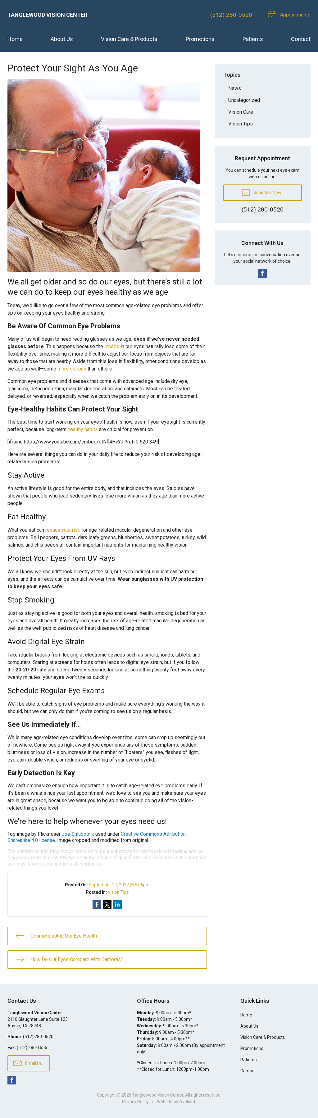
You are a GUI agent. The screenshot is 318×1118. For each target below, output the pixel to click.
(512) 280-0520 (231, 14)
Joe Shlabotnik (78, 834)
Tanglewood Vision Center (157, 1095)
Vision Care (240, 112)
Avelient (187, 1101)
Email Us (33, 1063)
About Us (62, 39)
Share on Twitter (107, 904)
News (234, 88)
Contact (301, 39)
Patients (253, 39)
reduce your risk (62, 530)
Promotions (200, 39)
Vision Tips (118, 892)
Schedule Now (266, 192)
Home (15, 39)
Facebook (262, 273)
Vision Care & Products (129, 39)
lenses (111, 346)
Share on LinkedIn (117, 904)
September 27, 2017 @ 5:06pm (119, 884)
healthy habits (83, 429)
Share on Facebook (97, 904)
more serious (71, 369)
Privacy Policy (135, 1101)
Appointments (295, 15)
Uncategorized (244, 100)
